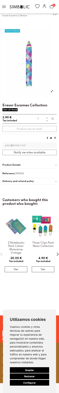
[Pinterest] (55, 138)
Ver (16, 269)
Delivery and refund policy (18, 181)
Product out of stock (29, 129)
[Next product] (56, 14)
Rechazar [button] (29, 376)
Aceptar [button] (29, 370)
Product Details (11, 165)
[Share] (47, 138)
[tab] (29, 165)
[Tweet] (51, 138)
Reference (8, 173)
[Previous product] (54, 14)
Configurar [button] (29, 382)
